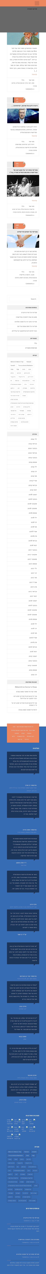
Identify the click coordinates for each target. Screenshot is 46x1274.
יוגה (19, 388)
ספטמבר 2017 (32, 559)
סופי (33, 83)
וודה (25, 384)
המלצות (17, 733)
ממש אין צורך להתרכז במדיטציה (26, 317)
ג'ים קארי (13, 377)
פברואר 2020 (32, 453)
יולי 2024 (34, 439)
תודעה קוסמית (14, 422)
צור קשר (20, 739)
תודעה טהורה (33, 150)
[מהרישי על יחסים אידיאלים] (23, 241)
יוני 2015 (34, 675)
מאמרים (25, 388)
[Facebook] (11, 3)
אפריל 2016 (33, 638)
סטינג (12, 407)
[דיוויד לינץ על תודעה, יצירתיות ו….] (23, 116)
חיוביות (32, 384)
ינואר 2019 (33, 490)
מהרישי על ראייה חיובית (29, 312)
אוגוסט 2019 (33, 462)
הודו (34, 380)
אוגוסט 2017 (33, 564)
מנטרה (32, 212)
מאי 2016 (34, 633)
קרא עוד (34, 74)
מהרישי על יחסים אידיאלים (27, 232)
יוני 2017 (34, 573)
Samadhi (13, 365)
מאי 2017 (34, 578)
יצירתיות (24, 144)
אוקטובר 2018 (32, 504)
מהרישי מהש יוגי (15, 395)
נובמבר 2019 (32, 457)
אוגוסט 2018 (33, 513)
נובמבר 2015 (33, 661)
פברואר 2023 (33, 444)
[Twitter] (8, 3)
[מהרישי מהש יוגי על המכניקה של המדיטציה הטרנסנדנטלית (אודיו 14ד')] (23, 185)
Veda (12, 369)
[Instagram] (21, 3)
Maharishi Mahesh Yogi (17, 362)
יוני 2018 (34, 522)
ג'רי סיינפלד (22, 377)
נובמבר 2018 (32, 499)
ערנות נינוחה (26, 212)
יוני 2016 (34, 628)
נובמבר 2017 (32, 550)
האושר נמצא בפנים (22, 692)
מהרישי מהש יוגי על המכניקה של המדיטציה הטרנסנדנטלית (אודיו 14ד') (24, 171)
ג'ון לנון (19, 373)
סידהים (18, 407)
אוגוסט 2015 (33, 670)
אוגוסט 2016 (33, 619)
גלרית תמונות (20, 736)
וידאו (13, 736)
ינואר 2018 (33, 545)
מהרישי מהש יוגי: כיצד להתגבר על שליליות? (25, 697)
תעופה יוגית (14, 426)
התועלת (29, 733)
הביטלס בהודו (25, 380)
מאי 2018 (34, 527)
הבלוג (23, 733)
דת (11, 380)
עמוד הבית (32, 730)
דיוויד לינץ (31, 144)
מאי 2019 (34, 476)
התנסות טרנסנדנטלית (16, 384)
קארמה (29, 410)
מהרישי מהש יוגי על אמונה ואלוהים (26, 322)
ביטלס (12, 373)
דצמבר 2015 (33, 656)
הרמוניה (27, 275)
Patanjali (29, 362)
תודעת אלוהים (24, 422)
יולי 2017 (34, 568)
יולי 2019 (34, 467)
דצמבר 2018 (33, 494)
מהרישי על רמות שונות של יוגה (27, 326)
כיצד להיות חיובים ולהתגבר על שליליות (24, 331)
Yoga (17, 369)
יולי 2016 (34, 624)
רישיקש (29, 414)
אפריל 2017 (33, 582)
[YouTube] (14, 3)
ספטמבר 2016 (32, 615)
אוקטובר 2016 (32, 610)
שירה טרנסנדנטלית (22, 83)
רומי (30, 83)
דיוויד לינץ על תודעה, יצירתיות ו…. (24, 106)
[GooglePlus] (18, 3)
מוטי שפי (31, 80)
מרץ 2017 (34, 587)
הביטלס (17, 380)
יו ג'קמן (12, 388)
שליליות (13, 418)
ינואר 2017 (33, 596)
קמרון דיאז (21, 414)
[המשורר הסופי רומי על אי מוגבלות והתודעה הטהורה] (23, 37)
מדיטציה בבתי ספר (15, 392)
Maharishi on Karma (22, 687)
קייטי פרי (13, 414)
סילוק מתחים (26, 407)
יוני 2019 (34, 471)
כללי (23, 80)
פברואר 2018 (33, 541)
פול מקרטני (13, 410)
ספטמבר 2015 (32, 665)
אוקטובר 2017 (32, 554)
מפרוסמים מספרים (31, 348)
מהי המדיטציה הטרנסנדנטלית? (19, 730)
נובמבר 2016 (32, 605)
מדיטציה (32, 388)
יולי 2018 (34, 518)
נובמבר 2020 (32, 448)
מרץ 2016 (34, 642)
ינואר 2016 (33, 651)
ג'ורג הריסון (27, 373)
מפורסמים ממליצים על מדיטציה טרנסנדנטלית (22, 403)
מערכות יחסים (24, 278)
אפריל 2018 (33, 531)
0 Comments (30, 89)
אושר (29, 369)
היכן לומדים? (30, 736)
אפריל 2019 (33, 481)
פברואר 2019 (33, 485)
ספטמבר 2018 (32, 508)
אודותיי (27, 739)
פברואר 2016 (33, 647)
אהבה (32, 275)
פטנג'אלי (22, 410)
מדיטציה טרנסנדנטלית (27, 209)
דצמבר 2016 (33, 601)
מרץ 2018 (34, 536)
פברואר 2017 (33, 591)
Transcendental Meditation (25, 365)
